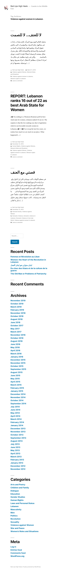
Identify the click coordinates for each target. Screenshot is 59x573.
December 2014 (18, 394)
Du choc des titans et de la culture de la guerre (29, 269)
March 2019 (16, 307)
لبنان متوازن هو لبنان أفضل (21, 265)
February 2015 (17, 388)
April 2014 (15, 416)
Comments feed (18, 553)
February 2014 (17, 422)
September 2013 (18, 438)
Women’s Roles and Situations (19, 148)
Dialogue (15, 491)
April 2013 (15, 453)
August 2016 (17, 341)
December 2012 (18, 466)
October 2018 (17, 316)
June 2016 (15, 344)
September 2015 (18, 369)
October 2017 (17, 325)
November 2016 (18, 335)
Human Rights (16, 146)
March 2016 (16, 353)
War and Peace (17, 528)
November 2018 (18, 313)
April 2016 (15, 350)
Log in (13, 547)
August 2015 (17, 372)
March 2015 (16, 385)
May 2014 (15, 413)
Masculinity (16, 509)
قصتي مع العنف (23, 172)
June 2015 (15, 375)
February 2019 (17, 310)
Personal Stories (17, 211)
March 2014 (16, 419)
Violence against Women (19, 72)
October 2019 (17, 304)
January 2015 (17, 391)
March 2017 (16, 332)
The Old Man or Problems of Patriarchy (28, 274)
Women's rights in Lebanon (18, 78)
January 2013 (17, 463)
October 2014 (17, 400)
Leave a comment (17, 80)
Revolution (16, 519)
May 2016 (15, 347)
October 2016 (17, 338)
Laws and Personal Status (22, 503)
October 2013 (17, 435)
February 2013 (17, 460)
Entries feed (16, 550)
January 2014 (17, 425)
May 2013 (15, 450)
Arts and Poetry (18, 484)
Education (15, 494)
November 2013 (18, 431)
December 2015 (18, 360)
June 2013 (15, 447)
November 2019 (18, 300)
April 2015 (15, 382)
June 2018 (15, 322)
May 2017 (15, 329)
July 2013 (15, 444)
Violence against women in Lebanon (22, 76)
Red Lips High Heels (19, 6)
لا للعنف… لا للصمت (26, 35)
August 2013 (17, 441)
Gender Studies (18, 497)
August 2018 (17, 319)
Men (13, 512)
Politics (14, 516)
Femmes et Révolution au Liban (25, 257)
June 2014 (15, 410)
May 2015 (15, 378)
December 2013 (18, 428)
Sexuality (15, 522)
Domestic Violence (17, 216)
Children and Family (20, 487)
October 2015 (17, 366)
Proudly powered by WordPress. (32, 567)
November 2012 (18, 469)
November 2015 (18, 363)
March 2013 (16, 456)
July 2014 (15, 407)
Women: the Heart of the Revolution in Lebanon (28, 261)
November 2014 (18, 397)
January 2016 (17, 357)
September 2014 (18, 403)
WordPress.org (17, 556)
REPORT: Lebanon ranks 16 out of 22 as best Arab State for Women (29, 103)
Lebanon (15, 506)
